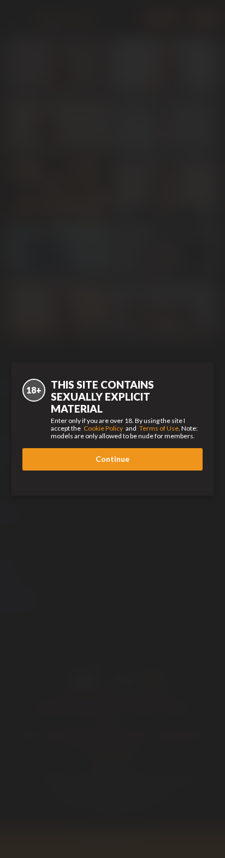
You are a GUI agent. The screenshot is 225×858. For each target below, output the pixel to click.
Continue (112, 458)
